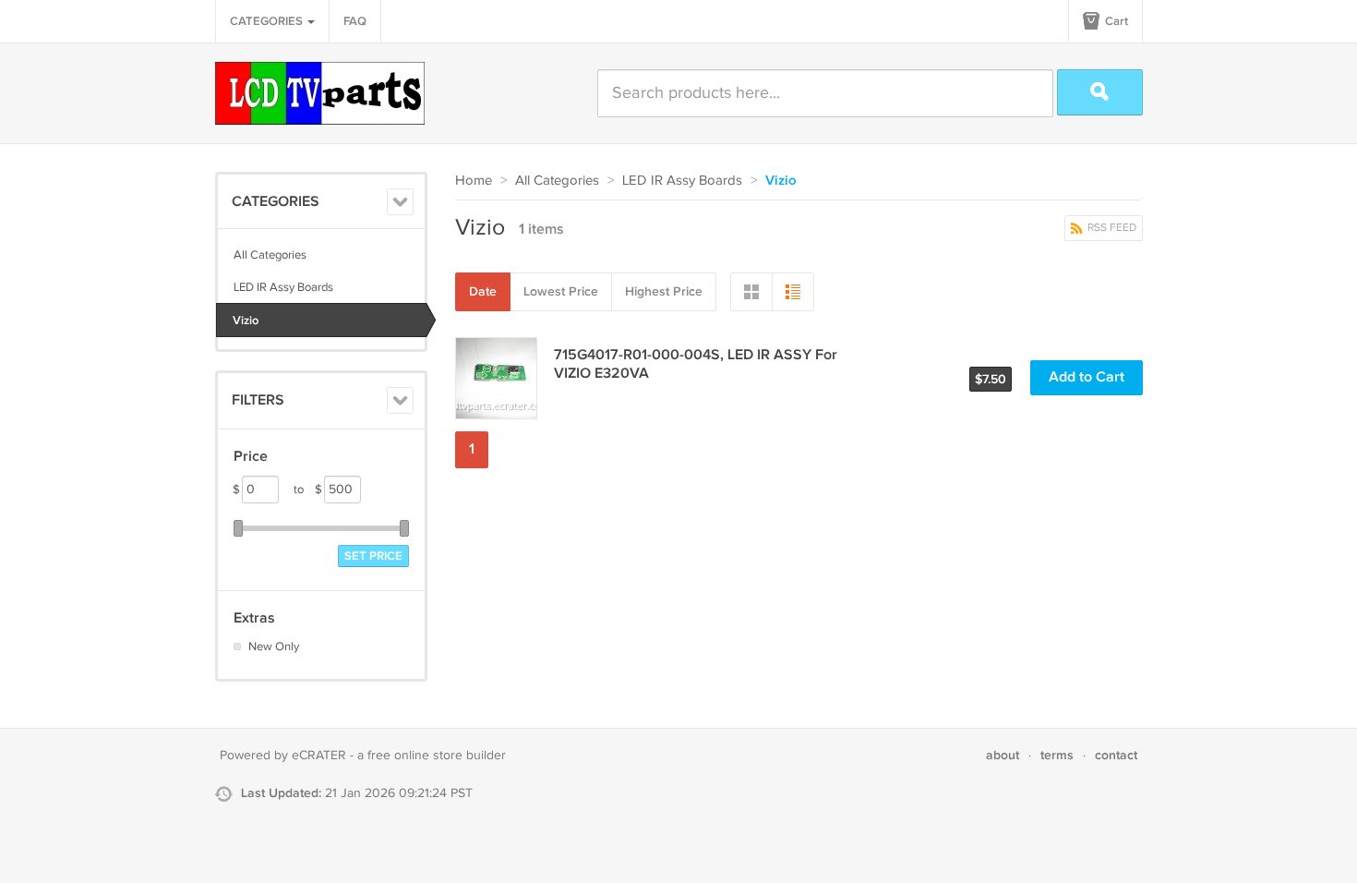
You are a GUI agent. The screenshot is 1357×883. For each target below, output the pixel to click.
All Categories (270, 255)
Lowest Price (560, 291)
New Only (273, 646)
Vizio (245, 320)
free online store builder (436, 755)
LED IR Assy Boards (283, 287)
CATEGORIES (268, 21)
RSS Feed (1110, 228)
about (1002, 755)
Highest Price (664, 291)
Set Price (373, 556)
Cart (1115, 21)
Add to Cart (1086, 377)
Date (483, 291)
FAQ (354, 21)
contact (1116, 755)
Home (473, 180)
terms (1057, 755)
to (308, 489)
